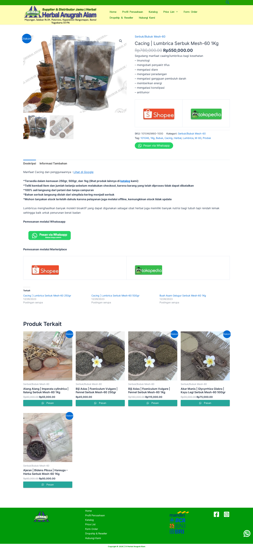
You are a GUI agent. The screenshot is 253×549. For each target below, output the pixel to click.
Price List (168, 12)
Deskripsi (29, 163)
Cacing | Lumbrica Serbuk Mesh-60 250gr (47, 295)
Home (113, 12)
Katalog (153, 12)
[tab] (29, 163)
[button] (121, 41)
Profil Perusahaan (132, 12)
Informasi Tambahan (53, 163)
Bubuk (159, 138)
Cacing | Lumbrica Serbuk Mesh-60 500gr (115, 295)
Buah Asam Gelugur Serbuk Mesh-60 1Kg (183, 295)
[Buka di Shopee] (159, 115)
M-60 (198, 138)
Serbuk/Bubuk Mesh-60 (150, 36)
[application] (176, 12)
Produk (207, 138)
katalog (125, 181)
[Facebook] (216, 514)
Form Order (190, 12)
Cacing (168, 138)
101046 (144, 138)
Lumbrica (188, 138)
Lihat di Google (83, 172)
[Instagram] (226, 514)
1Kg (152, 138)
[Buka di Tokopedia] (206, 115)
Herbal (177, 138)
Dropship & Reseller (121, 18)
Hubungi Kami (147, 18)
